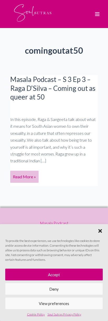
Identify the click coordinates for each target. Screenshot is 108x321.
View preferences (54, 303)
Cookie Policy (36, 314)
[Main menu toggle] (97, 14)
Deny (54, 289)
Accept (54, 274)
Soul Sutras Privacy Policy (64, 314)
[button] (100, 230)
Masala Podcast (54, 222)
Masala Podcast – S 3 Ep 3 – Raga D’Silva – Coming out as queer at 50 (52, 88)
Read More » (24, 178)
